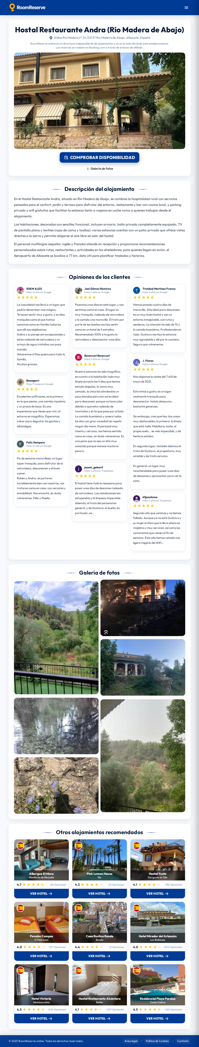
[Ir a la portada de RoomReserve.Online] (27, 7)
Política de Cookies (157, 1041)
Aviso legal (131, 1041)
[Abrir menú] (186, 7)
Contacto (183, 1041)
